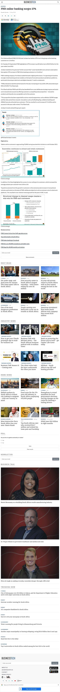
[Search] (58, 2)
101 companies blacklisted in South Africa (14, 609)
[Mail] (14, 15)
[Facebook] (2, 15)
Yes (3, 440)
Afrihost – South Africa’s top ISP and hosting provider (48, 367)
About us (4, 667)
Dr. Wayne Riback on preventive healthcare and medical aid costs (22, 542)
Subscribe (55, 252)
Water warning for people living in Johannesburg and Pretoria (21, 624)
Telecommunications (27, 419)
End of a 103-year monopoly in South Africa (15, 617)
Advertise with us (7, 669)
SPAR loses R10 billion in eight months (49, 422)
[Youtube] (15, 680)
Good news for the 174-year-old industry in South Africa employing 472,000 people (30, 395)
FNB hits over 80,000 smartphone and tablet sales (15, 244)
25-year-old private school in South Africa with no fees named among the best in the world (49, 285)
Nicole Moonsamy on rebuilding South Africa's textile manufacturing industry (26, 502)
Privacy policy (6, 674)
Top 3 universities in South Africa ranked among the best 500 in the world (25, 646)
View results (30, 449)
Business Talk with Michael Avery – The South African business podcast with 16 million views (29, 342)
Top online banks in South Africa (10, 237)
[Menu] (2, 2)
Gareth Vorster (4, 12)
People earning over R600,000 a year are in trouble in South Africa (29, 309)
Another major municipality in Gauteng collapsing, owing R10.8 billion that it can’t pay (29, 631)
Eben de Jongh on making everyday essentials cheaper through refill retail (25, 581)
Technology (4, 390)
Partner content (6, 336)
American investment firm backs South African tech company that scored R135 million (49, 311)
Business (43, 278)
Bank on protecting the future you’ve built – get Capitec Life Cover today (50, 341)
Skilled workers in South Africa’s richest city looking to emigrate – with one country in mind (10, 396)
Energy (23, 390)
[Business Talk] (19, 680)
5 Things (3, 278)
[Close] (58, 685)
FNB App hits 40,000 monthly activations (13, 247)
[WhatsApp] (11, 15)
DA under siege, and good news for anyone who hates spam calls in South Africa (10, 283)
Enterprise (4, 644)
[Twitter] (5, 15)
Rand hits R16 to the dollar (9, 639)
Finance (23, 305)
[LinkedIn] (8, 15)
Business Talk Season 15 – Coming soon (10, 366)
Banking (3, 6)
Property (23, 278)
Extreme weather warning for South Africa (15, 602)
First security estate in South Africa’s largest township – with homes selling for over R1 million (29, 285)
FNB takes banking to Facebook (10, 240)
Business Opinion (5, 419)
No (3, 442)
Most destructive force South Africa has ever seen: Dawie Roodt (9, 423)
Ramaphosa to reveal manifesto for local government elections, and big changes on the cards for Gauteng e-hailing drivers (49, 397)
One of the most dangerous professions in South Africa (9, 309)
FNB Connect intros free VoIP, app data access (14, 233)
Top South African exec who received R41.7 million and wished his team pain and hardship (30, 426)
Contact (4, 672)
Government (4, 305)
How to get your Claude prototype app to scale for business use (10, 340)
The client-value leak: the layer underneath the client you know (29, 367)
